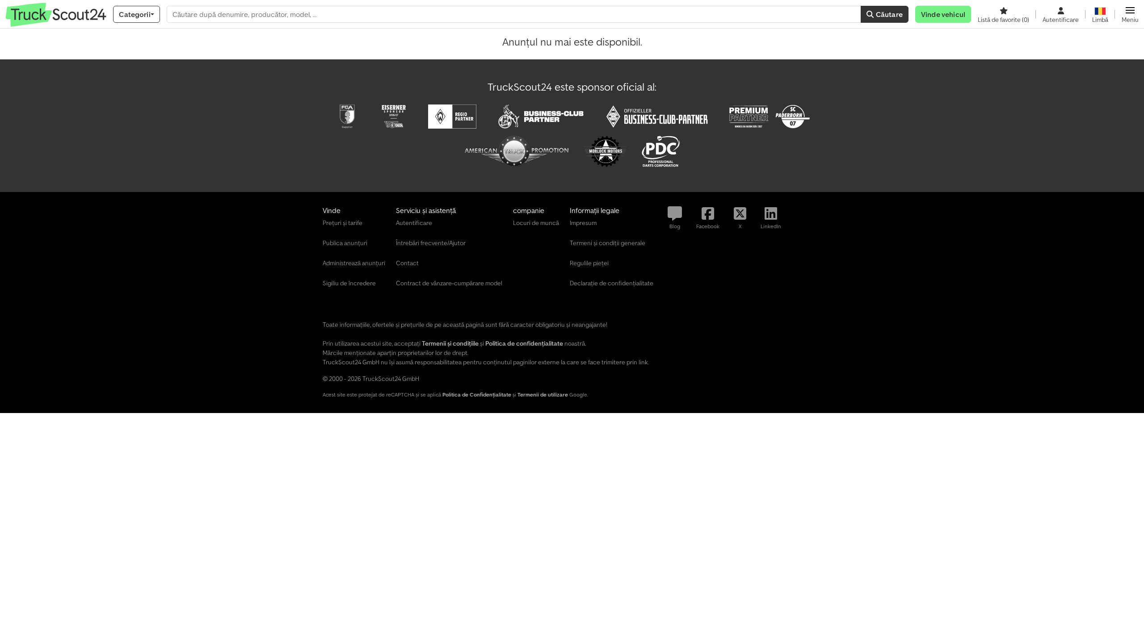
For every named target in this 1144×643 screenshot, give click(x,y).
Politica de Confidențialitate (476, 394)
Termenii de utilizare (542, 394)
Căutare (888, 14)
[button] (1130, 14)
